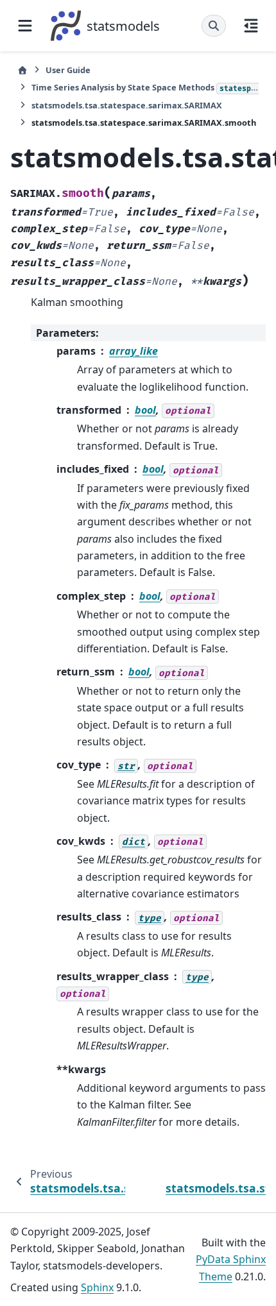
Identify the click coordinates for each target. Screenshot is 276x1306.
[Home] (22, 70)
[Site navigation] (25, 26)
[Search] (214, 26)
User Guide (68, 70)
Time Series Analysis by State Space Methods (145, 87)
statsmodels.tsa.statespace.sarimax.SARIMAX (126, 105)
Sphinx (97, 1287)
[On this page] (251, 26)
